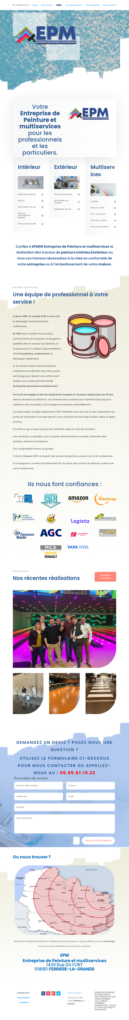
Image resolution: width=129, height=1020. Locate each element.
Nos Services (46, 5)
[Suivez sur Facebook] (43, 993)
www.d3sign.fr (23, 997)
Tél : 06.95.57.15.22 (20, 5)
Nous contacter (109, 5)
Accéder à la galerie (105, 576)
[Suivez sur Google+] (53, 993)
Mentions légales (74, 993)
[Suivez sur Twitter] (58, 993)
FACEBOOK (24, 1002)
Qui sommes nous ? (74, 5)
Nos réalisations (93, 5)
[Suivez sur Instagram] (48, 993)
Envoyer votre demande (98, 840)
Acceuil (35, 5)
